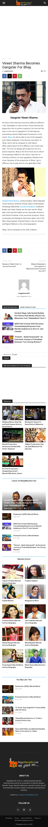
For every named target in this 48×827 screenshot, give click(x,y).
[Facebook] (4, 76)
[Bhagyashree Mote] (35, 591)
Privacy (16, 818)
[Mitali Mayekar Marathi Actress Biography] (35, 634)
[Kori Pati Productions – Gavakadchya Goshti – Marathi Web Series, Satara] (12, 460)
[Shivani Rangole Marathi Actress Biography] (12, 634)
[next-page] (7, 347)
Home (4, 58)
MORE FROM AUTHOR (28, 307)
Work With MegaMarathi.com (24, 820)
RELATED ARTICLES (11, 307)
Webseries (7, 401)
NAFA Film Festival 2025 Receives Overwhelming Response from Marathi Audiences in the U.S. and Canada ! (27, 526)
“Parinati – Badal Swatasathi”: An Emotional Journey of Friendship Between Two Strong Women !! (29, 339)
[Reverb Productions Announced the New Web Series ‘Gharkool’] (12, 435)
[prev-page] (3, 347)
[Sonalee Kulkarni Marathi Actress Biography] (12, 611)
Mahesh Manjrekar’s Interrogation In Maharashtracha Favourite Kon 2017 (36, 267)
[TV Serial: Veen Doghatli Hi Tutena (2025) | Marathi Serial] (7, 710)
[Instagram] (24, 810)
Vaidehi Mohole (8, 601)
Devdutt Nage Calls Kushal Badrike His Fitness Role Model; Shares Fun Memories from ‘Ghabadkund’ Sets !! (30, 315)
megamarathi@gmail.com (28, 795)
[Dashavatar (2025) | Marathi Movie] (6, 516)
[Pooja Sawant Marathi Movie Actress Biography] (12, 656)
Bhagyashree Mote (32, 601)
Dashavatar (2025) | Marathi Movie (25, 514)
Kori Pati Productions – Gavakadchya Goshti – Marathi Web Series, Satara (12, 471)
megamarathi (8, 71)
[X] (9, 76)
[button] (3, 3)
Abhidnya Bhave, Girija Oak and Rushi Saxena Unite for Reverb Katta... (12, 424)
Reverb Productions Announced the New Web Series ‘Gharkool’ (11, 446)
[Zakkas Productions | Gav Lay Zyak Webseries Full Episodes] (35, 435)
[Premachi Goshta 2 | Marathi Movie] (6, 537)
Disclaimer (9, 818)
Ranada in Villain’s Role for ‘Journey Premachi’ (12, 265)
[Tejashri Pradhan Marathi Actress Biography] (12, 572)
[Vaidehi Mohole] (12, 591)
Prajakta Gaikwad (31, 581)
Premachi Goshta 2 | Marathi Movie (26, 535)
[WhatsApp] (20, 76)
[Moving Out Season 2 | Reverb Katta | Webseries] (35, 413)
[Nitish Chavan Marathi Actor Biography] (35, 656)
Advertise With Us (26, 818)
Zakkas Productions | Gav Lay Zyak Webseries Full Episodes (34, 446)
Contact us (37, 818)
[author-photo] (24, 290)
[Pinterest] (15, 76)
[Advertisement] (24, 31)
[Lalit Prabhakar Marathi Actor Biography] (35, 611)
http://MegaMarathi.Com (24, 296)
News (10, 58)
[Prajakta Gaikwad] (35, 572)
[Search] (45, 3)
